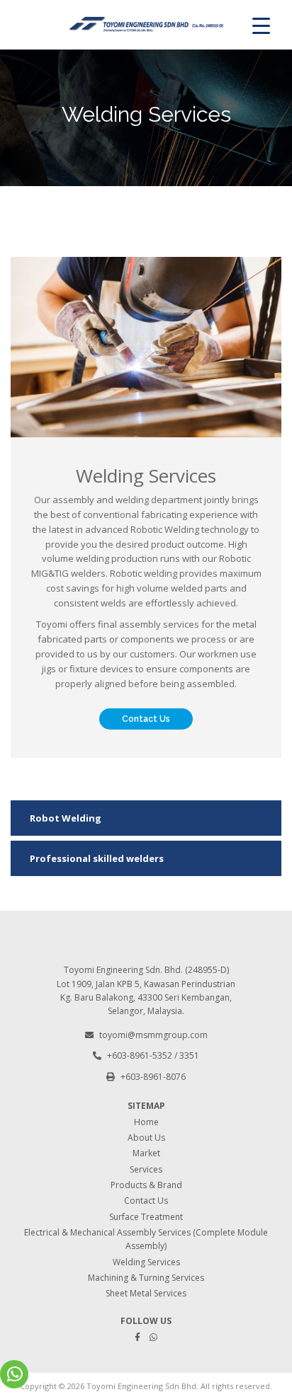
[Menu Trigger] (261, 25)
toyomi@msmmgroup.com (153, 1035)
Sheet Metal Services (146, 1293)
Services (146, 1169)
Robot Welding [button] (65, 818)
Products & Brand (146, 1185)
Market (146, 1153)
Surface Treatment (146, 1217)
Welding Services (146, 1262)
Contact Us (146, 719)
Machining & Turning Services (146, 1278)
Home (146, 1122)
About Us (146, 1138)
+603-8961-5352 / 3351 (153, 1055)
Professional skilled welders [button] (97, 858)
